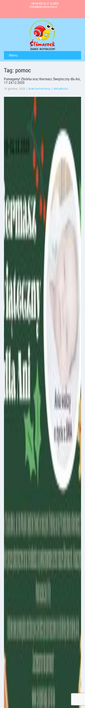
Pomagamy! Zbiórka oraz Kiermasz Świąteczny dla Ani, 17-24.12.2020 (42, 81)
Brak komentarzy (39, 88)
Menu (13, 55)
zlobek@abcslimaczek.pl (43, 6)
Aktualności (61, 88)
